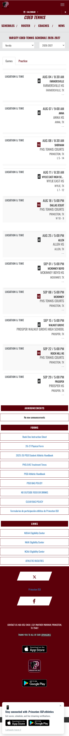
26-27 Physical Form (34, 446)
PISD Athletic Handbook (34, 474)
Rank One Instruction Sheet (34, 437)
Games (9, 61)
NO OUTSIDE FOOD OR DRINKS (34, 492)
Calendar (31, 12)
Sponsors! (46, 634)
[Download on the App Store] (16, 723)
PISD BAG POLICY (34, 483)
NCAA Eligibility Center (35, 551)
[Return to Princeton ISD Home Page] (5, 4)
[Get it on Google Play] (39, 723)
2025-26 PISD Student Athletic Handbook (34, 455)
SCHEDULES (8, 25)
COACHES (43, 25)
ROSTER (25, 25)
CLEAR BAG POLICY (34, 501)
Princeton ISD (34, 589)
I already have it (13, 729)
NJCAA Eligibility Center (34, 533)
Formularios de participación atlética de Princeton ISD (34, 511)
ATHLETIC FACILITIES (34, 561)
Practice (23, 61)
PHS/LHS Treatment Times (34, 464)
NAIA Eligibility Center (34, 542)
